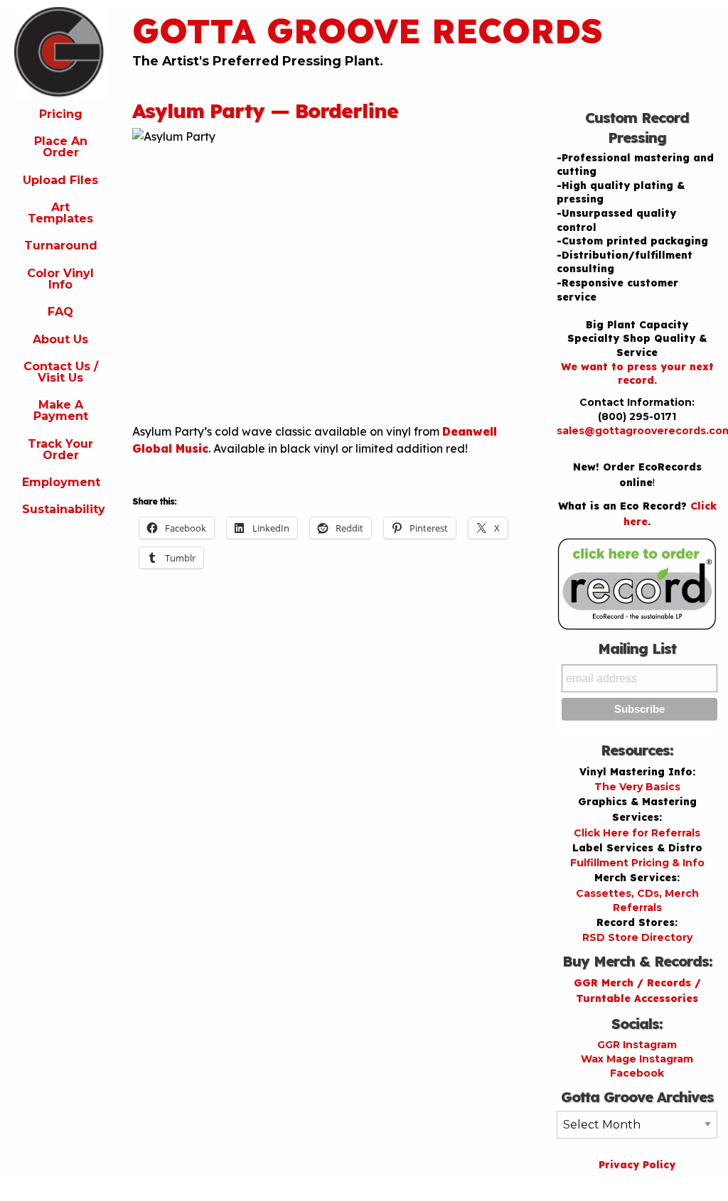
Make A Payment (60, 410)
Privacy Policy (637, 1164)
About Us (60, 339)
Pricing (60, 114)
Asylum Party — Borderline (265, 110)
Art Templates (60, 212)
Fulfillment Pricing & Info (637, 862)
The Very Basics (637, 786)
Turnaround (60, 245)
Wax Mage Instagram (637, 1058)
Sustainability (63, 509)
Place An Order (60, 146)
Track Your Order (60, 449)
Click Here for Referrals (637, 832)
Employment (61, 482)
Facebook (637, 1073)
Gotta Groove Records (367, 30)
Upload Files (60, 180)
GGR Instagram (637, 1044)
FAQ (60, 311)
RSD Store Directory (637, 937)
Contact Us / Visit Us (60, 372)
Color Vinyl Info (60, 278)
